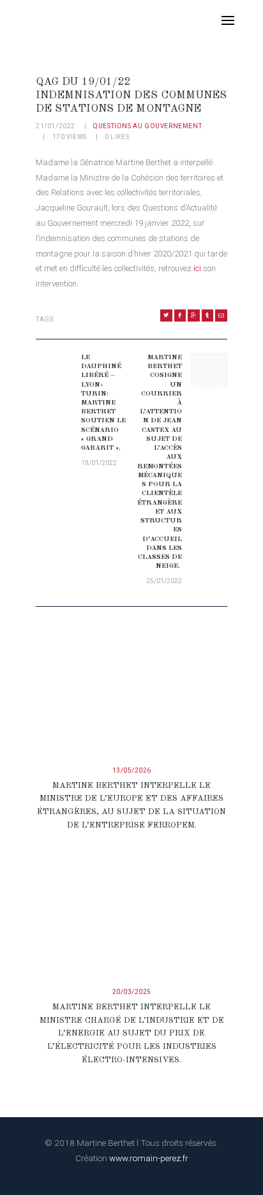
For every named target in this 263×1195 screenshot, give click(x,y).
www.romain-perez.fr (148, 1158)
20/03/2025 (131, 991)
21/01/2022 (55, 126)
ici (196, 268)
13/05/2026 (131, 770)
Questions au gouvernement (147, 126)
